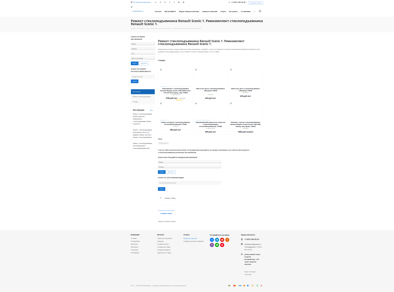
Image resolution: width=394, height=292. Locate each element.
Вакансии (134, 244)
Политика (134, 250)
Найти (135, 81)
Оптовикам (135, 253)
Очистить (144, 63)
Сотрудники (135, 241)
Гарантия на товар (164, 253)
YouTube (165, 2)
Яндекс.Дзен (183, 2)
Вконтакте (155, 2)
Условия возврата (163, 250)
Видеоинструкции (190, 238)
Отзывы (134, 238)
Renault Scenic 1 (163, 143)
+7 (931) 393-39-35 (251, 239)
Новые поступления (164, 238)
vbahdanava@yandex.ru (252, 244)
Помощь (160, 241)
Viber (174, 2)
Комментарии (166, 213)
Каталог (160, 235)
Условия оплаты (163, 244)
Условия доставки (163, 247)
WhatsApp (178, 2)
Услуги (186, 235)
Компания (135, 235)
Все (151, 110)
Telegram (160, 2)
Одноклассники (169, 2)
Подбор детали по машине (193, 241)
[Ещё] (254, 11)
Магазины (134, 247)
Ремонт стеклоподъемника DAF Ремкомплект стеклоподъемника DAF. (142, 145)
